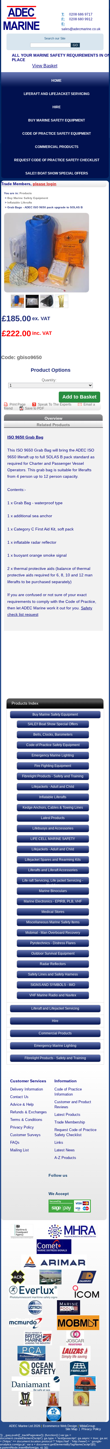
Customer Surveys (25, 1135)
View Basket (44, 65)
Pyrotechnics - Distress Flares (53, 943)
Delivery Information (26, 1089)
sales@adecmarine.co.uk (80, 29)
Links (58, 1142)
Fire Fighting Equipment (52, 766)
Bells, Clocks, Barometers (52, 734)
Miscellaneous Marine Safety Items (53, 922)
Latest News (64, 1150)
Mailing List (19, 1150)
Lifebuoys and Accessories (52, 828)
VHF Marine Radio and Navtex (52, 995)
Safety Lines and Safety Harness (53, 974)
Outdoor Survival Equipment (52, 953)
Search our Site (54, 38)
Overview (53, 418)
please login (44, 184)
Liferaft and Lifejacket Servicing (55, 1008)
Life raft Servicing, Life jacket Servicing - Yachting (52, 881)
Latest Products (53, 818)
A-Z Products (65, 1158)
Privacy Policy (22, 1127)
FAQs (14, 1142)
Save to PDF (34, 408)
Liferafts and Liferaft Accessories (53, 870)
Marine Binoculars (53, 891)
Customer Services (28, 1081)
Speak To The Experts (55, 404)
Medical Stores (52, 912)
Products (25, 193)
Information (65, 1081)
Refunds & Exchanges (28, 1112)
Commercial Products (55, 1033)
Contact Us (19, 1097)
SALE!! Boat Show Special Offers (53, 724)
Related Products (53, 424)
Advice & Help (22, 1104)
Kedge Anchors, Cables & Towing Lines (53, 807)
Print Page (18, 404)
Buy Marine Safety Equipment (55, 714)
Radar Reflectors (53, 964)
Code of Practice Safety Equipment (53, 745)
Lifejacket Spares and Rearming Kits (53, 860)
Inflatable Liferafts (52, 797)
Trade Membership (69, 1122)
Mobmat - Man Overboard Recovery (52, 933)
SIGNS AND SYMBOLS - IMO (52, 985)
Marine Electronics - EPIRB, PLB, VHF (53, 901)
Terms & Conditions (26, 1120)
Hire (55, 1021)
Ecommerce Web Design (60, 1426)
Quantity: (49, 380)
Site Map (71, 1429)
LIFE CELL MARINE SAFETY (52, 839)
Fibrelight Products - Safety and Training (52, 776)
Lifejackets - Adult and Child (53, 787)
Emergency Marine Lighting (53, 755)
